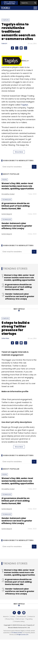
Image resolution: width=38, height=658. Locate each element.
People (4, 180)
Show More (19, 152)
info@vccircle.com (22, 634)
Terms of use (20, 619)
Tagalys (24, 104)
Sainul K (4, 43)
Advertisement (21, 616)
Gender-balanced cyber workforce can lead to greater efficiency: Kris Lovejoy (17, 226)
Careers (12, 616)
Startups (5, 20)
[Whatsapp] (25, 48)
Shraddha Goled (8, 194)
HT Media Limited (17, 632)
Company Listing (19, 621)
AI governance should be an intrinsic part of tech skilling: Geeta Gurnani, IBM (16, 206)
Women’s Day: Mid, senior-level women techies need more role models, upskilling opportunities (18, 186)
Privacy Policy (10, 619)
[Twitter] (16, 48)
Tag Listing (29, 619)
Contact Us (31, 616)
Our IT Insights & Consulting (9, 3)
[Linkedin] (21, 48)
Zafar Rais (5, 338)
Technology (6, 200)
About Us (6, 616)
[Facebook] (12, 48)
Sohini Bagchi (7, 214)
